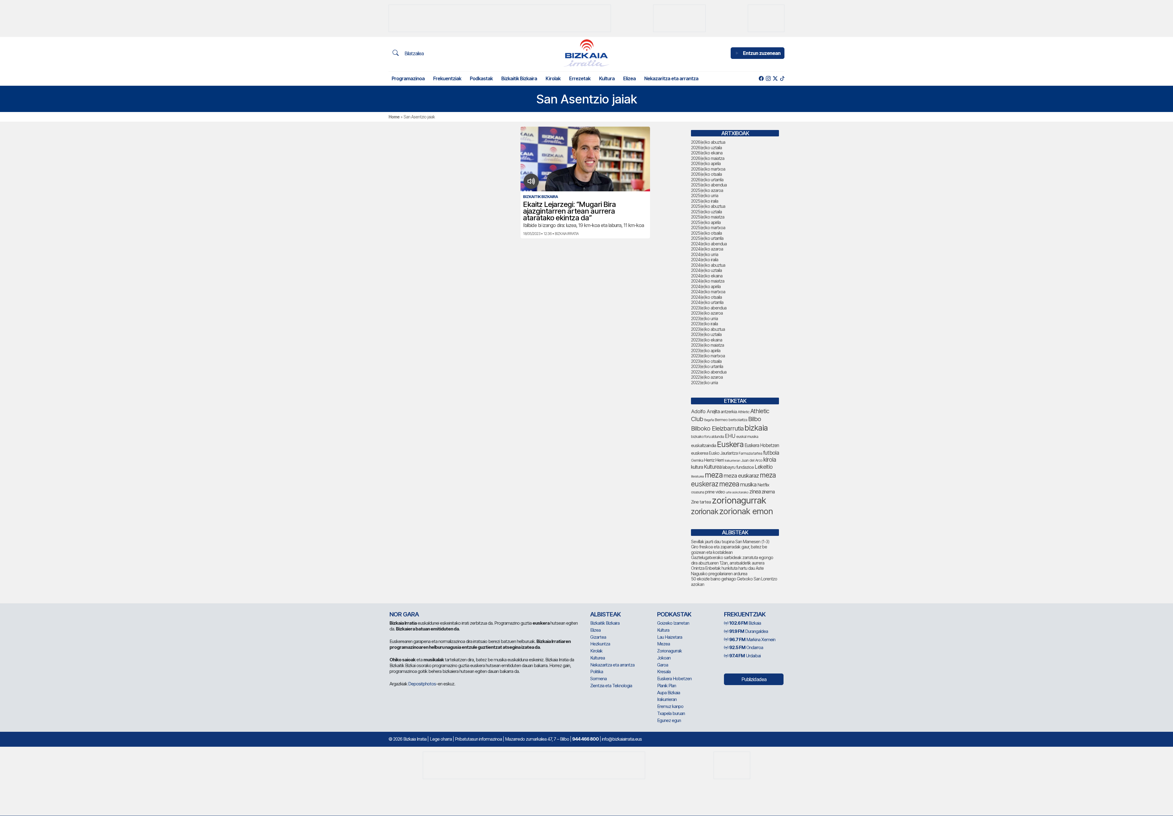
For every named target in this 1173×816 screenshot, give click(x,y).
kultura (697, 467)
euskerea (699, 453)
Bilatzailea (413, 53)
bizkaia (756, 427)
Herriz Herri (714, 460)
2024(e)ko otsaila (706, 297)
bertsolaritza (738, 419)
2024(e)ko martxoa (708, 291)
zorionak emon (746, 511)
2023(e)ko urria (704, 318)
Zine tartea (701, 502)
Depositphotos (422, 684)
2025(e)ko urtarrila (707, 238)
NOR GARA (404, 614)
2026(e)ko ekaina (706, 152)
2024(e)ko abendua (709, 243)
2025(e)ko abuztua (708, 206)
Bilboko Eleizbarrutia (717, 428)
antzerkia (729, 411)
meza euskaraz (741, 475)
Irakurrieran (732, 460)
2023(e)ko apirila (705, 350)
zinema (768, 492)
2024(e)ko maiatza (707, 280)
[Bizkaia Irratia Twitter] (775, 78)
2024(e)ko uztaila (706, 270)
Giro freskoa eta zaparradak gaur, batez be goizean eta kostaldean (729, 549)
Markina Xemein (752, 639)
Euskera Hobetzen (761, 445)
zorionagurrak (739, 500)
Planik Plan (666, 685)
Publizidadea (753, 679)
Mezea (663, 644)
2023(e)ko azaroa (707, 313)
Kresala (664, 671)
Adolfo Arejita (705, 411)
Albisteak (605, 614)
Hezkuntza (600, 644)
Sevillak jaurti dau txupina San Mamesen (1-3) (730, 541)
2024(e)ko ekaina (706, 275)
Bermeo (721, 419)
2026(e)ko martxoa (708, 169)
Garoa (662, 665)
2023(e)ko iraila (704, 323)
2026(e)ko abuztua (708, 142)
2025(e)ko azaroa (707, 190)
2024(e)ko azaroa (707, 248)
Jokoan (664, 658)
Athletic (743, 412)
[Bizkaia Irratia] (586, 53)
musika (748, 484)
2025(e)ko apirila (706, 222)
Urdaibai (745, 656)
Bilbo (754, 419)
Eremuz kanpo (670, 706)
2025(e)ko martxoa (708, 227)
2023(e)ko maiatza (707, 345)
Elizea (629, 78)
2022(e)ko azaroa (707, 377)
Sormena (598, 678)
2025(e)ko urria (704, 195)
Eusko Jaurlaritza (723, 453)
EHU (730, 436)
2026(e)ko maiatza (707, 158)
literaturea (697, 476)
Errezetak (579, 78)
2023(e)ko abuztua (708, 329)
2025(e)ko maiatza (707, 216)
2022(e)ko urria (704, 382)
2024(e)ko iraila (704, 259)
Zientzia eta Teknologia (611, 685)
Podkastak (481, 78)
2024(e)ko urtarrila (707, 302)
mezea (729, 484)
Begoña (709, 420)
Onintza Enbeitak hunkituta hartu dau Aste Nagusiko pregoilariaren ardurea (727, 570)
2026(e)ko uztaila (706, 147)
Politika (596, 671)
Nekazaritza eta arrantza (671, 78)
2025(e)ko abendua (709, 184)
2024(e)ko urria (704, 254)
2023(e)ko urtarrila (707, 366)
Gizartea (598, 637)
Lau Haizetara (669, 637)
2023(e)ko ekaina (706, 339)
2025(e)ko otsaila (706, 233)
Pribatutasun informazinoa (478, 739)
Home (394, 116)
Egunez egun (669, 720)
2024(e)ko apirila (706, 286)
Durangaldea (748, 631)
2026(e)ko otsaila (706, 174)
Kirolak (553, 78)
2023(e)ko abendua (708, 307)
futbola (771, 452)
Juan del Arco (751, 460)
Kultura (607, 78)
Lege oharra (441, 739)
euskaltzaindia (703, 445)
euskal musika (747, 436)
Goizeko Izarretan (673, 623)
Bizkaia (745, 623)
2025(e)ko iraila (704, 201)
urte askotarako (737, 492)
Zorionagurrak (669, 651)
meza (714, 474)
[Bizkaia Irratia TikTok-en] (782, 78)
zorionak (704, 511)
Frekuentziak (447, 78)
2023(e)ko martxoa (708, 355)
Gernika (697, 460)
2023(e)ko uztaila (706, 334)
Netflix (763, 485)
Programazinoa (408, 78)
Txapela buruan (671, 713)
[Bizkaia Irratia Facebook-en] (761, 78)
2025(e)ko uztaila (706, 211)
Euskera (730, 444)
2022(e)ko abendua (708, 371)
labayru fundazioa (738, 467)
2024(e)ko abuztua (708, 265)
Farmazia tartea (750, 453)
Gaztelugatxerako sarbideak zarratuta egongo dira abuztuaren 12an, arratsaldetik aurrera (732, 560)
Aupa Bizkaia (668, 692)
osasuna (697, 492)
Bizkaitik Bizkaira (519, 78)
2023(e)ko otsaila (706, 361)
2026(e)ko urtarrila (707, 179)
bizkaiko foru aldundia (707, 436)
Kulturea (713, 467)
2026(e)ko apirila (706, 163)
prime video (715, 491)
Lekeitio (764, 466)
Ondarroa (746, 647)
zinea (755, 491)
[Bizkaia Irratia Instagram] (768, 78)
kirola (769, 459)
